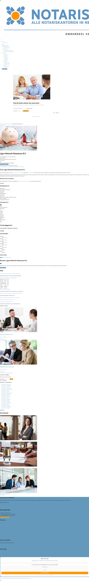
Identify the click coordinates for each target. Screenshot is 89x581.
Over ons (5, 42)
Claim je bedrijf (2, 125)
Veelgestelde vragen (3, 551)
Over (1, 166)
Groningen (6, 59)
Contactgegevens (11, 166)
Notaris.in (1, 578)
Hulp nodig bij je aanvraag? (4, 554)
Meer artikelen (2, 495)
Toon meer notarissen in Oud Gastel (6, 372)
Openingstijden (17, 166)
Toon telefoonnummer (3, 228)
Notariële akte (6, 47)
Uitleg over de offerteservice (5, 552)
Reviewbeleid (25, 578)
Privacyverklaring (10, 578)
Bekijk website (10, 228)
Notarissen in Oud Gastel (7, 123)
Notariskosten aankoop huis (9, 51)
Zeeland (5, 67)
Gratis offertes (4, 68)
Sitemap (5, 578)
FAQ (23, 166)
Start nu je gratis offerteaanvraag (24, 181)
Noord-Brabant (6, 62)
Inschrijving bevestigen (44, 572)
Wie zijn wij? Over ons (3, 504)
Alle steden (2, 537)
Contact (1, 555)
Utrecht (5, 65)
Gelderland (6, 57)
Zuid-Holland (6, 66)
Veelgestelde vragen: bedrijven (5, 546)
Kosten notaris (4, 49)
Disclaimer (21, 578)
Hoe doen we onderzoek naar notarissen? (7, 506)
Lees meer (2, 183)
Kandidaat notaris (5, 45)
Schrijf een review (3, 267)
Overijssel (6, 60)
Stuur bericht (15, 228)
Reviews (21, 166)
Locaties (3, 52)
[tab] (44, 273)
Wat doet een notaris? (6, 46)
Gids (3, 44)
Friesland (5, 56)
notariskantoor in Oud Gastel (18, 172)
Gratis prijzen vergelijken (4, 164)
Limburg (5, 61)
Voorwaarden (16, 578)
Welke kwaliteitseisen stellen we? (6, 505)
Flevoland (6, 55)
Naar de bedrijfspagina (36, 116)
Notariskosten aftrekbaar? (8, 50)
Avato (10, 502)
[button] (10, 273)
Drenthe (5, 54)
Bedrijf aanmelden (3, 545)
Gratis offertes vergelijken (4, 517)
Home (3, 41)
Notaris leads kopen (3, 543)
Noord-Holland (6, 64)
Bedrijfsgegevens (5, 166)
